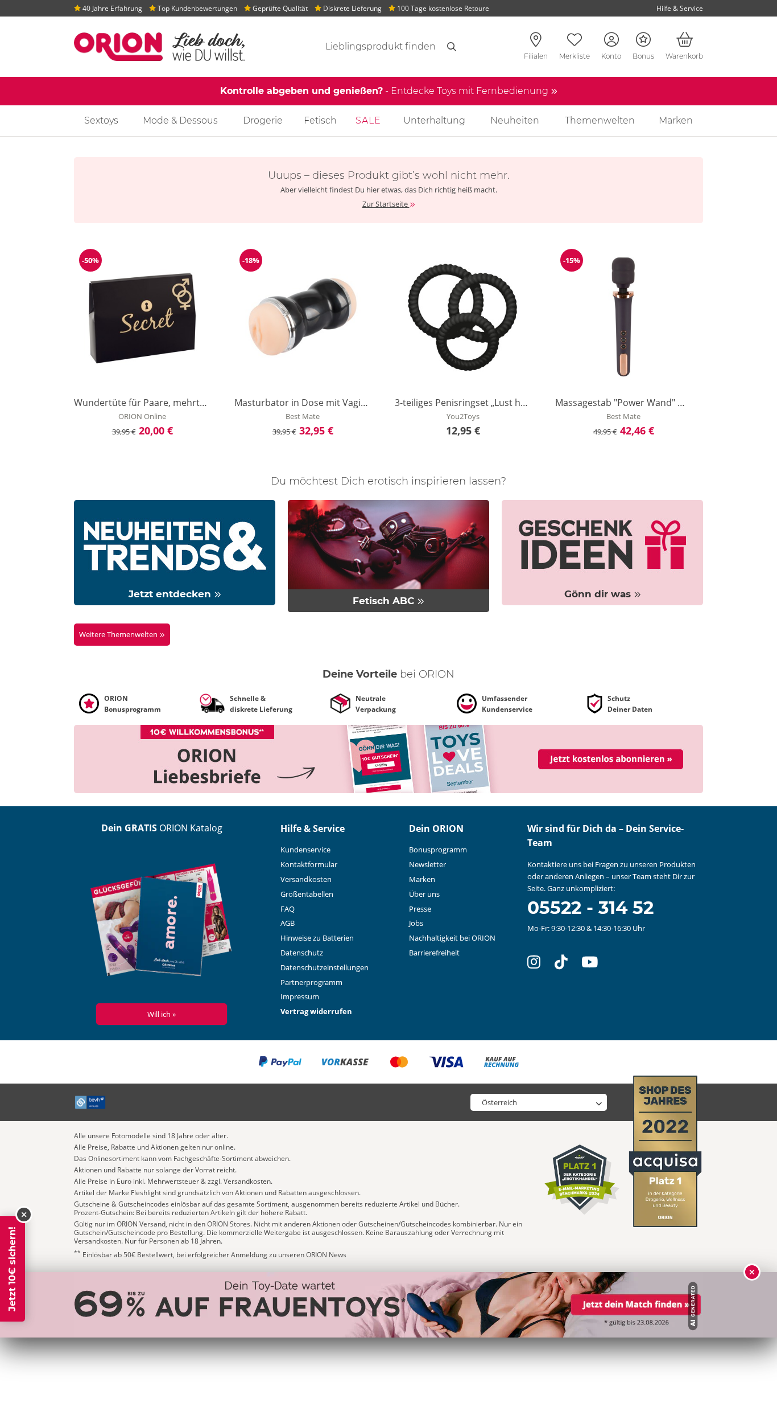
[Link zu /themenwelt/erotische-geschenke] (602, 552)
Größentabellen (306, 894)
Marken (676, 120)
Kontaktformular (308, 864)
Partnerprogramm (311, 982)
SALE (368, 120)
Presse (420, 909)
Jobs (416, 923)
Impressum (299, 996)
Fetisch (320, 120)
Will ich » (161, 1014)
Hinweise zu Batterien (317, 938)
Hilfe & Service (679, 8)
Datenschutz (301, 952)
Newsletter (427, 864)
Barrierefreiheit (434, 952)
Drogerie (263, 120)
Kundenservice (305, 849)
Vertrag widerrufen (316, 1011)
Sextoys (101, 120)
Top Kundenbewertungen (196, 8)
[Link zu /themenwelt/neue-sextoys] (174, 552)
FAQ (287, 909)
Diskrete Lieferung (351, 8)
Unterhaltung (434, 120)
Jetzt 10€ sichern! (12, 1268)
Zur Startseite (386, 204)
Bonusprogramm (438, 849)
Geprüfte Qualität (279, 8)
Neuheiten (514, 120)
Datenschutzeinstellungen (324, 967)
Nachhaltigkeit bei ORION (452, 938)
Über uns (424, 894)
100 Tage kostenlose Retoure (442, 8)
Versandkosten (306, 879)
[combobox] (366, 47)
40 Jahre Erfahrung (111, 8)
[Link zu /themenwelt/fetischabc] (388, 555)
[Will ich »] (162, 922)
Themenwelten (600, 120)
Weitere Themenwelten (119, 634)
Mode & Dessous (180, 120)
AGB (287, 923)
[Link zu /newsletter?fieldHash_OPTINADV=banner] (388, 758)
